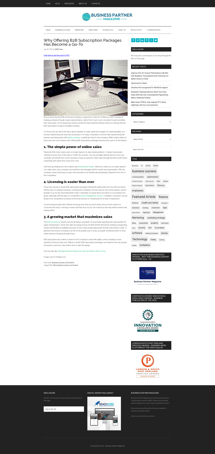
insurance (135, 208)
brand (156, 165)
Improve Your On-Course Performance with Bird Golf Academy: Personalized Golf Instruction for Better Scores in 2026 (149, 76)
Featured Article (143, 197)
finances (135, 203)
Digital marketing (137, 185)
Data (158, 181)
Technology (139, 239)
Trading (153, 240)
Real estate (164, 223)
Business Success (58, 263)
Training (161, 240)
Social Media (159, 228)
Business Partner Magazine (107, 17)
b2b (54, 265)
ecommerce (73, 265)
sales (133, 228)
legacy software (73, 137)
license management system (91, 196)
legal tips (146, 212)
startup (164, 233)
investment (156, 208)
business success (62, 265)
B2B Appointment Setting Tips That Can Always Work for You (81, 251)
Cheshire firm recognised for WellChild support (149, 87)
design (165, 181)
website (134, 245)
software (137, 233)
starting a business (151, 233)
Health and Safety (150, 202)
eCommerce (69, 263)
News (134, 223)
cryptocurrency (152, 177)
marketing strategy (156, 217)
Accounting (135, 165)
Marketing (138, 217)
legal (165, 208)
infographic (164, 203)
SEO (150, 228)
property (154, 223)
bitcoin (148, 165)
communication (138, 177)
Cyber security (150, 181)
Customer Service (137, 181)
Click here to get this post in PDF (57, 55)
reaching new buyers (86, 167)
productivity (143, 223)
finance (163, 197)
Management (158, 212)
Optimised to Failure (139, 83)
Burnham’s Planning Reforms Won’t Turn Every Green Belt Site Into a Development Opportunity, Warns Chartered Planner (149, 95)
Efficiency (160, 185)
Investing (145, 208)
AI (142, 165)
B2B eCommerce (53, 222)
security (141, 228)
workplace (145, 245)
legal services (136, 212)
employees (137, 190)
